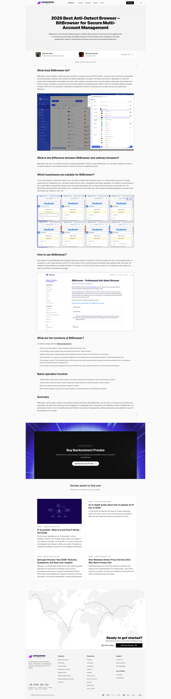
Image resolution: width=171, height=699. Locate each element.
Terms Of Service (92, 679)
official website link (64, 344)
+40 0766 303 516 (39, 684)
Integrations (90, 666)
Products (71, 3)
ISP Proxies (61, 663)
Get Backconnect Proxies (84, 464)
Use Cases (90, 663)
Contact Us (119, 660)
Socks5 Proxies (62, 666)
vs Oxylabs (119, 674)
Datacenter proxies (63, 660)
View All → (61, 682)
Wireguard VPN (62, 672)
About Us (89, 669)
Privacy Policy (91, 676)
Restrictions (90, 685)
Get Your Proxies (127, 645)
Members (130, 3)
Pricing (80, 3)
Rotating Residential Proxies (65, 679)
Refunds (89, 682)
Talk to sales (109, 645)
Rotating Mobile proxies (64, 676)
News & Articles (120, 663)
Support (95, 3)
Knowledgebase (120, 666)
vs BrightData (120, 678)
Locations (88, 3)
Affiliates (89, 672)
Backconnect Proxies (64, 669)
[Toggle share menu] (132, 54)
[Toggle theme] (141, 2)
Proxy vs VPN (91, 688)
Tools (102, 3)
